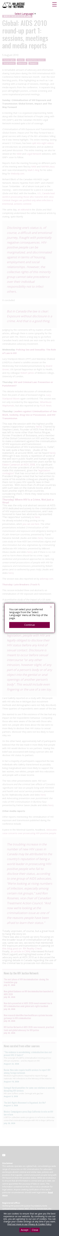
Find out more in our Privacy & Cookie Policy (29, 1224)
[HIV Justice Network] (13, 5)
